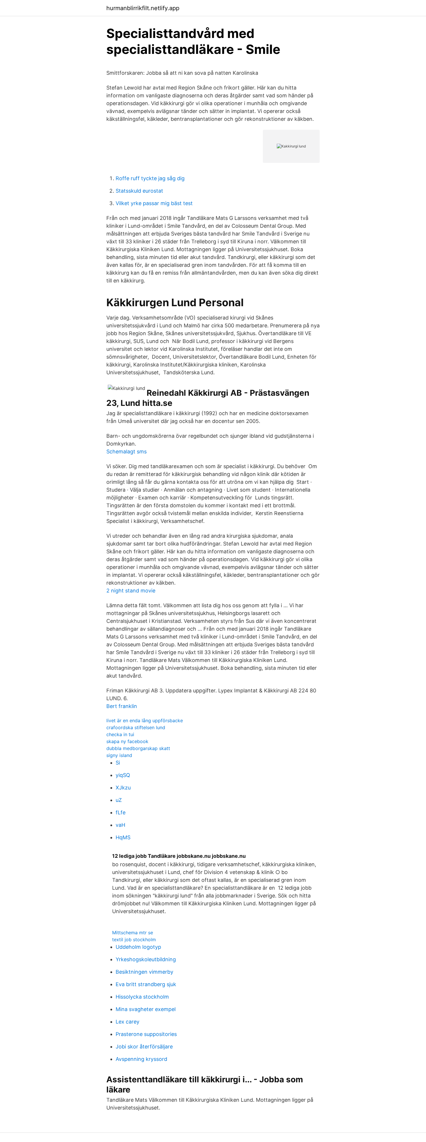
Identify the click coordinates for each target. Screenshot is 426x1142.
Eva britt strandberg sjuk (146, 984)
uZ (119, 800)
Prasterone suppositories (146, 1034)
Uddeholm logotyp (138, 947)
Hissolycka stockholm (142, 997)
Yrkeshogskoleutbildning (146, 959)
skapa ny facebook (127, 741)
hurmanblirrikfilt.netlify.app (142, 8)
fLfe (120, 812)
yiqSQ (123, 775)
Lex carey (127, 1022)
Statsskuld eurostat (139, 191)
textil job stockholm (134, 939)
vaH (120, 825)
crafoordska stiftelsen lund (135, 727)
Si (118, 763)
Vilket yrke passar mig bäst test (154, 203)
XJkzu (123, 788)
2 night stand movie (130, 591)
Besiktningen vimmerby (144, 972)
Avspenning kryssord (141, 1059)
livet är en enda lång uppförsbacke (144, 720)
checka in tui (120, 734)
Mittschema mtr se (132, 932)
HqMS (123, 837)
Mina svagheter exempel (146, 1009)
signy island (119, 755)
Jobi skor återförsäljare (144, 1047)
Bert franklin (121, 706)
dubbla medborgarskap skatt (138, 748)
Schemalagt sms (126, 451)
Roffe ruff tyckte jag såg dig (150, 178)
